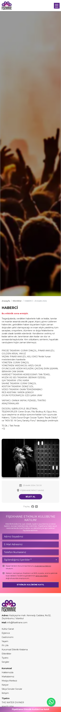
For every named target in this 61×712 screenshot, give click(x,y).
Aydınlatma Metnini (43, 566)
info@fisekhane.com (17, 622)
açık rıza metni (42, 576)
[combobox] (30, 560)
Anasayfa (6, 301)
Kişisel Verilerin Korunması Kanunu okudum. (28, 567)
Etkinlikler (17, 301)
